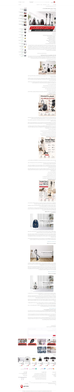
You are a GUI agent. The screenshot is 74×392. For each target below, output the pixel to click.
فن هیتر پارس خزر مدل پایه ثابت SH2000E (21, 34)
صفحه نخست (48, 4)
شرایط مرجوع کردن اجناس (54, 374)
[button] (22, 2)
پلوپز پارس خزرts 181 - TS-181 (21, 31)
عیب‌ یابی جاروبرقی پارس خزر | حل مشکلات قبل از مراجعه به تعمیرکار (21, 24)
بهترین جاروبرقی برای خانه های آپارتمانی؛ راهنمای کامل (21, 12)
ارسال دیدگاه (54, 335)
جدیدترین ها (41, 4)
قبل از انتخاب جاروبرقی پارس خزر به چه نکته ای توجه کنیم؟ (49, 35)
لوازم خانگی (44, 48)
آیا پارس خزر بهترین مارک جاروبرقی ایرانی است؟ (50, 43)
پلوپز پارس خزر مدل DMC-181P (21, 40)
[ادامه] (55, 384)
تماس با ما (55, 376)
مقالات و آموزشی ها (38, 4)
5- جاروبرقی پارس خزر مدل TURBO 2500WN (50, 40)
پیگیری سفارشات (20, 4)
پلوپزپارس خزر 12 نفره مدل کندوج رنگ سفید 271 (21, 46)
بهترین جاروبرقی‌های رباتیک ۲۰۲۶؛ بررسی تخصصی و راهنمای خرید (39, 375)
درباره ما (55, 373)
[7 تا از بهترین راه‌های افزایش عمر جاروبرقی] (41, 345)
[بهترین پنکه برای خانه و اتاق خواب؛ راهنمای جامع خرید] (51, 345)
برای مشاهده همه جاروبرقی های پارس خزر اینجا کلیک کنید (41, 53)
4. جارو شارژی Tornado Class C (52, 39)
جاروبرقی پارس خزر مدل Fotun (52, 42)
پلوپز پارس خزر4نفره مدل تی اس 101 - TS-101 (21, 29)
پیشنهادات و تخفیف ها (45, 4)
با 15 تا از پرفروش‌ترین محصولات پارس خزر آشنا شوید (20, 18)
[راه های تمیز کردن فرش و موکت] (51, 353)
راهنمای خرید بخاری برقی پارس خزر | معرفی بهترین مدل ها (40, 373)
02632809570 (24, 375)
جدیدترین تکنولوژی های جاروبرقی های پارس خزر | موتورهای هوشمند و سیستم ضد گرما (21, 16)
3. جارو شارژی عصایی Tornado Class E (51, 38)
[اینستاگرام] (21, 379)
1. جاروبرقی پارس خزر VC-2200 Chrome (51, 36)
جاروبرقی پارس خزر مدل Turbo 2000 (51, 41)
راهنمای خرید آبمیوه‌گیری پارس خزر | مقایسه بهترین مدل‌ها (40, 374)
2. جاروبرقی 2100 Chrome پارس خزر (51, 37)
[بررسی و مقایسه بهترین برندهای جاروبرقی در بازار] (41, 353)
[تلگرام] (23, 379)
